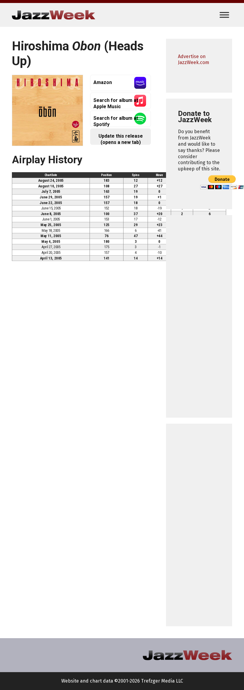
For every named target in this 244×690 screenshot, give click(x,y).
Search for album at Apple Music (115, 103)
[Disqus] (83, 348)
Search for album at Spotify (115, 121)
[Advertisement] (199, 316)
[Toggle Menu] (224, 15)
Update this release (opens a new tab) (120, 139)
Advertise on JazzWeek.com (193, 60)
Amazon (102, 82)
